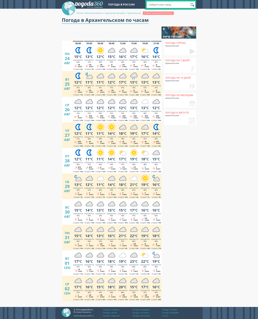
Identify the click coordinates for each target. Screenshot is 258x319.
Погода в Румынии (111, 315)
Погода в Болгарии (141, 315)
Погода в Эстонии (140, 312)
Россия (80, 13)
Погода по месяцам (179, 95)
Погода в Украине (111, 309)
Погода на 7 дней (177, 60)
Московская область (94, 13)
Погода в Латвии (169, 309)
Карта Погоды (172, 36)
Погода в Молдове (170, 312)
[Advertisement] (111, 33)
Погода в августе (177, 112)
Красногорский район (115, 13)
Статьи (165, 315)
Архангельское (134, 13)
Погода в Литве (110, 312)
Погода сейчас (175, 42)
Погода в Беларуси (141, 309)
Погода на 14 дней (178, 77)
